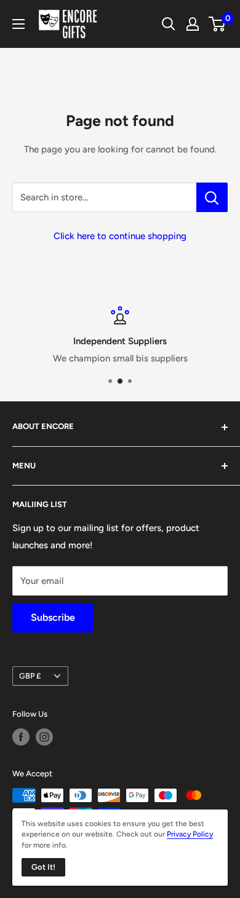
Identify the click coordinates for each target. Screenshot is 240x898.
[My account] (192, 24)
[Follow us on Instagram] (44, 737)
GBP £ (30, 675)
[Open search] (168, 24)
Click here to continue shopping (120, 236)
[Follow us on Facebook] (21, 737)
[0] (217, 24)
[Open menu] (18, 24)
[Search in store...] (212, 197)
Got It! (43, 867)
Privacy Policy (190, 834)
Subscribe (53, 617)
